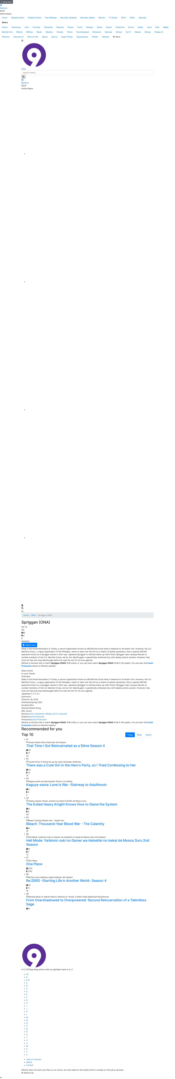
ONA (33, 615)
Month (149, 735)
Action (5, 27)
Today (130, 735)
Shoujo (148, 32)
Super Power (67, 37)
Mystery (49, 32)
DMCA (29, 1062)
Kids (157, 27)
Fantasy (89, 27)
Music (39, 32)
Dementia (48, 27)
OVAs (123, 17)
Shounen (6, 37)
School (119, 32)
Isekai (140, 27)
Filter (23, 69)
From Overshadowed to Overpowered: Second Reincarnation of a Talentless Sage (86, 902)
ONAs (132, 17)
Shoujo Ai (159, 32)
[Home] (90, 153)
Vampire (105, 37)
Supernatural (82, 37)
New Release (51, 17)
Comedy (36, 27)
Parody (60, 32)
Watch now (31, 645)
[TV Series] (90, 409)
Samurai (108, 32)
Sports (54, 37)
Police (69, 32)
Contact (29, 1065)
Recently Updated (68, 17)
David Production (36, 716)
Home (4, 17)
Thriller (95, 37)
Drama (71, 27)
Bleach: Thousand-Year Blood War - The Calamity (65, 824)
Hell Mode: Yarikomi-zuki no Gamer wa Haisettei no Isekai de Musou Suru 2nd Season (87, 842)
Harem (109, 27)
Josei (149, 27)
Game (99, 27)
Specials (142, 17)
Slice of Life (32, 37)
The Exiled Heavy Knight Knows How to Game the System (71, 804)
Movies (102, 17)
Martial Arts (7, 32)
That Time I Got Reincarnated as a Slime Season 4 (65, 746)
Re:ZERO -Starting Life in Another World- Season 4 (66, 881)
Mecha (19, 32)
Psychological (82, 32)
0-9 (27, 980)
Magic (166, 27)
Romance (97, 32)
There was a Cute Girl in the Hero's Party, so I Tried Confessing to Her (81, 765)
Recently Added (87, 17)
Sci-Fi (128, 32)
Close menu (7, 2)
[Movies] (90, 281)
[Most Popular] (90, 537)
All (27, 974)
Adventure (16, 27)
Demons (60, 27)
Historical (120, 27)
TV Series (113, 17)
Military (29, 32)
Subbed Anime (17, 17)
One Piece (34, 864)
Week (139, 735)
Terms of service (33, 1059)
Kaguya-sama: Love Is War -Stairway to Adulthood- (67, 785)
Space (45, 37)
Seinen (138, 32)
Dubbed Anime (34, 17)
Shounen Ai (18, 37)
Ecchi (79, 27)
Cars (27, 27)
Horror (131, 27)
